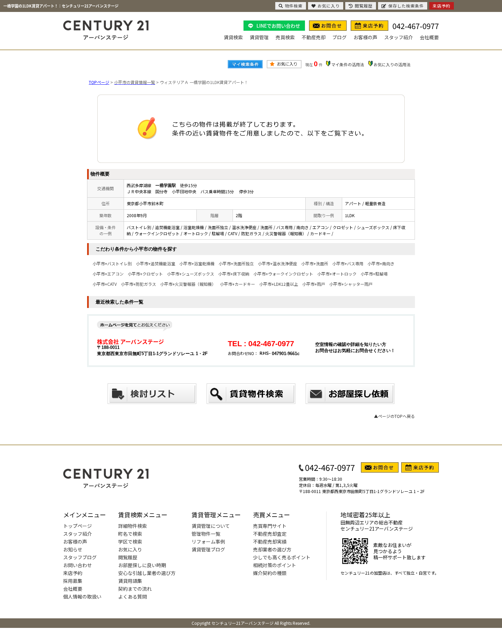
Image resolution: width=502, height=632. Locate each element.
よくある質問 (132, 596)
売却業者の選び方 (272, 549)
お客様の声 (365, 37)
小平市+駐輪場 (374, 274)
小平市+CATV (105, 284)
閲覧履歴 (127, 557)
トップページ (77, 525)
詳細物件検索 (132, 525)
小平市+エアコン (108, 274)
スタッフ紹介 (398, 37)
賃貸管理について (211, 525)
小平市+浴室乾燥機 (196, 263)
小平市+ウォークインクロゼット (283, 274)
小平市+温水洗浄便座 (277, 263)
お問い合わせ (77, 565)
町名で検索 (130, 533)
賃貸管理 (259, 37)
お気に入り (130, 549)
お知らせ (72, 549)
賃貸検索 (233, 37)
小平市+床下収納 (233, 274)
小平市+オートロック (337, 274)
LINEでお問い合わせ (278, 25)
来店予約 (72, 573)
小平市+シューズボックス (190, 274)
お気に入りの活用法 (392, 64)
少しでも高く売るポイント (281, 557)
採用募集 (72, 580)
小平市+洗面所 (314, 263)
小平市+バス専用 (347, 263)
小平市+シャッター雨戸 (351, 284)
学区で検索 (130, 541)
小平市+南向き (380, 263)
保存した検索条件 (406, 6)
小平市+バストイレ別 (112, 263)
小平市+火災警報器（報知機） (188, 284)
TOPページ (99, 82)
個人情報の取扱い (82, 596)
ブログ (339, 37)
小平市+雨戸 (313, 284)
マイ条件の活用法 (347, 64)
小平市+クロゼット (145, 274)
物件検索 (294, 6)
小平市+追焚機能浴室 (155, 263)
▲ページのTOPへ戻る (394, 416)
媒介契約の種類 (270, 573)
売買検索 (285, 37)
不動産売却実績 (270, 541)
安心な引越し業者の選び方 (147, 573)
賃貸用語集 (130, 580)
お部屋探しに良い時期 (142, 565)
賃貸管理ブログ (208, 549)
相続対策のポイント (274, 565)
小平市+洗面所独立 (236, 263)
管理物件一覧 (206, 533)
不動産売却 (313, 37)
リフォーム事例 (208, 541)
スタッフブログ (80, 557)
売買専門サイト (270, 525)
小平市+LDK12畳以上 (278, 284)
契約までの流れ (135, 588)
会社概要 (429, 37)
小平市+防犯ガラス (138, 284)
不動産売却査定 (270, 533)
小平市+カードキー (237, 284)
